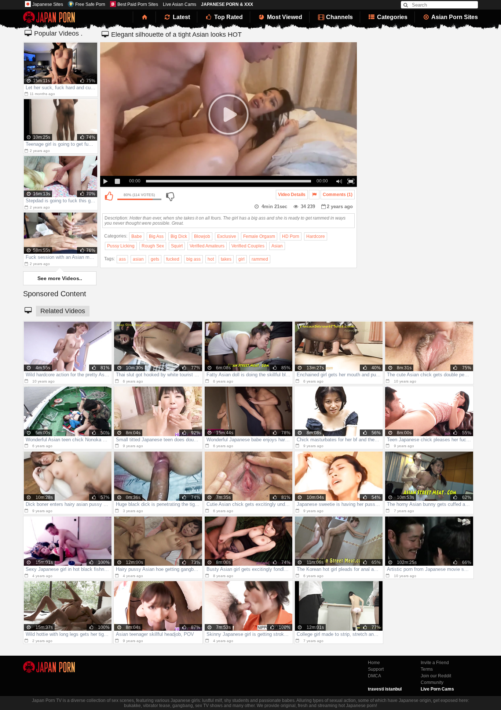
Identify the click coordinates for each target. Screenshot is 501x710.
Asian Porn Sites (454, 17)
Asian (277, 246)
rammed (260, 259)
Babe (136, 236)
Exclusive (226, 236)
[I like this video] (108, 196)
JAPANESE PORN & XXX (227, 4)
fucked (172, 259)
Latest (180, 17)
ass (122, 259)
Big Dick (179, 236)
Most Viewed (284, 17)
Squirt (177, 246)
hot (211, 259)
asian (138, 259)
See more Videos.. (59, 278)
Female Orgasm (259, 236)
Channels (339, 17)
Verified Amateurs (207, 246)
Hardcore (315, 236)
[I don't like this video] (170, 196)
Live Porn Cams (437, 689)
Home (374, 662)
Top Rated (228, 17)
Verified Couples (247, 246)
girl (241, 259)
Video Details (292, 194)
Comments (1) (337, 194)
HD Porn (290, 236)
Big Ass (156, 236)
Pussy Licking (121, 246)
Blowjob (202, 236)
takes (226, 259)
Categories (391, 17)
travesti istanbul (385, 689)
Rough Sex (153, 246)
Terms (427, 669)
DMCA (374, 675)
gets (155, 259)
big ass (193, 259)
